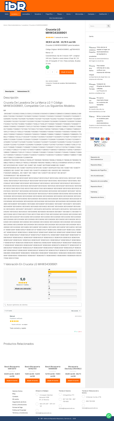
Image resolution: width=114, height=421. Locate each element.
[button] (109, 415)
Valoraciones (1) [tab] (23, 91)
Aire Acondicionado (56, 18)
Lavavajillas (26, 14)
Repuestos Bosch (96, 186)
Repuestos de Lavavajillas (99, 181)
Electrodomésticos (14, 25)
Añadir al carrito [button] (12, 380)
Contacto (15, 396)
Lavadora (14, 14)
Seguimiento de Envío (19, 402)
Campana (91, 14)
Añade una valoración (23, 289)
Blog (13, 394)
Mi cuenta (15, 399)
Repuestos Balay (96, 165)
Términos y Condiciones (20, 413)
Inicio (6, 14)
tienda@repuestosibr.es (43, 413)
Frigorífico (49, 14)
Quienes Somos (17, 391)
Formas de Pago (17, 407)
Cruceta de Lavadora (59, 83)
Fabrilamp (94, 192)
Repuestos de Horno (97, 197)
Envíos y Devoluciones (19, 404)
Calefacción (103, 14)
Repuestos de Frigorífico (99, 170)
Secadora (38, 14)
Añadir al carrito (66, 72)
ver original (24, 324)
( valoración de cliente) (61, 37)
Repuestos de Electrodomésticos (97, 158)
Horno (68, 14)
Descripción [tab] (9, 91)
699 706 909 (90, 401)
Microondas (79, 14)
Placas (59, 14)
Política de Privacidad (19, 410)
